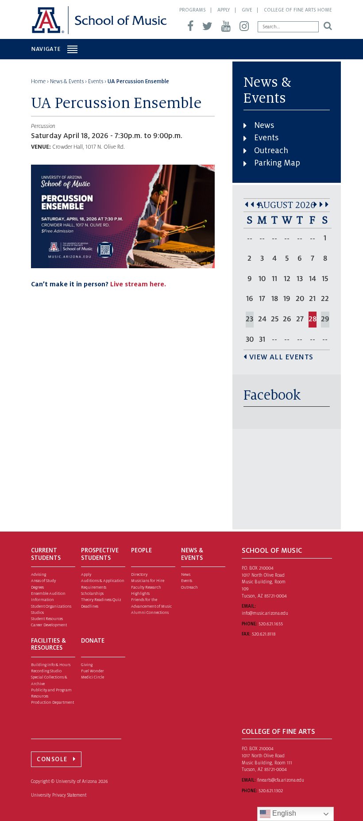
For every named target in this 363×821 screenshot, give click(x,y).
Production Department (52, 702)
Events (266, 137)
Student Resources (47, 619)
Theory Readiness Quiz (101, 599)
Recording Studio (46, 671)
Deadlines (89, 606)
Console (52, 759)
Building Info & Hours (50, 665)
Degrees (37, 587)
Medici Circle (92, 677)
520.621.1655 (271, 623)
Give (247, 9)
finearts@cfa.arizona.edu (280, 780)
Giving (87, 665)
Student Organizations (51, 606)
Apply (223, 9)
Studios (37, 612)
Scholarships (92, 593)
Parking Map (277, 162)
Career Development (49, 625)
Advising (38, 574)
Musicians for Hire (147, 580)
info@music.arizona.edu (265, 613)
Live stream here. (138, 284)
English (283, 813)
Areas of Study (43, 580)
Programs (192, 9)
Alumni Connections (150, 612)
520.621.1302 (271, 790)
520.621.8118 (263, 634)
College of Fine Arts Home (298, 9)
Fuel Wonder (92, 671)
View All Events (281, 357)
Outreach (271, 150)
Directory (139, 574)
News (264, 125)
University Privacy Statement (58, 795)
